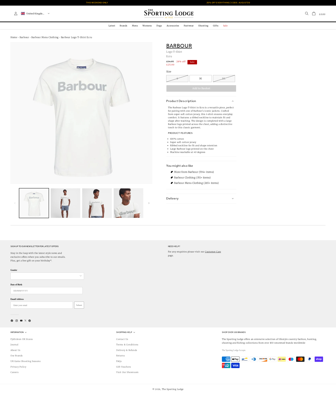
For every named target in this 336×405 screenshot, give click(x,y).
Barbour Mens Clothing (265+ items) (196, 183)
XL (224, 78)
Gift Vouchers (123, 366)
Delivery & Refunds (126, 350)
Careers (14, 372)
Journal (14, 344)
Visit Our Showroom (127, 372)
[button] (313, 13)
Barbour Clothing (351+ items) (192, 177)
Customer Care (213, 251)
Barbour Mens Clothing (45, 37)
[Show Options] (80, 276)
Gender (13, 270)
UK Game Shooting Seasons (25, 361)
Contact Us (122, 339)
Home (13, 37)
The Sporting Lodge (173, 389)
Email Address (17, 299)
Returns (120, 355)
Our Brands (16, 355)
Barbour (24, 37)
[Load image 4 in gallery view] (128, 203)
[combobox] (45, 276)
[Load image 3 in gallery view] (97, 203)
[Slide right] (148, 203)
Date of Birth (16, 284)
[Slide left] (14, 203)
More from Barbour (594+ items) (194, 172)
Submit (79, 305)
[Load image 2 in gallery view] (65, 203)
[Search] (306, 13)
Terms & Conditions (127, 344)
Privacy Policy (18, 366)
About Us (15, 350)
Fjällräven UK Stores (21, 339)
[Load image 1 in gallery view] (34, 203)
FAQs (119, 361)
